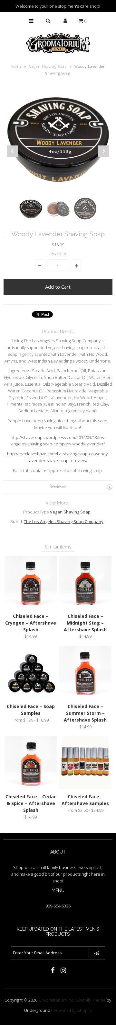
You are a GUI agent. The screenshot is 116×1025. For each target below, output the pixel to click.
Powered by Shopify (72, 1010)
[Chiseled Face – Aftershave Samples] (85, 787)
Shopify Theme (91, 1000)
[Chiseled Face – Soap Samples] (31, 696)
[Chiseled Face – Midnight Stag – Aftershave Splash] (85, 606)
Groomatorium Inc (55, 1000)
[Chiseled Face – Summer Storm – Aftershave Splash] (85, 696)
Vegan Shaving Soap (48, 66)
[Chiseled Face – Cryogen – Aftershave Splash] (31, 606)
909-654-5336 (58, 906)
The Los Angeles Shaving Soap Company (63, 521)
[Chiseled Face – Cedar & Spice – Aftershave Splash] (31, 787)
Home (16, 66)
